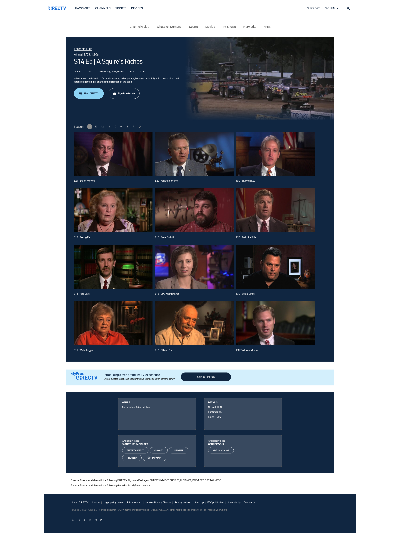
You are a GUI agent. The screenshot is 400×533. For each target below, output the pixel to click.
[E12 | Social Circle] (275, 267)
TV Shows (229, 26)
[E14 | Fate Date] (113, 267)
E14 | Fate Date (82, 293)
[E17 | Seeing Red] (113, 210)
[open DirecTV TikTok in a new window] (101, 520)
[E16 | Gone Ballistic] (194, 210)
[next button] (139, 126)
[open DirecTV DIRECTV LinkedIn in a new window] (73, 520)
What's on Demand (169, 26)
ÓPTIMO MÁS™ (155, 457)
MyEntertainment (221, 450)
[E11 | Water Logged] (113, 323)
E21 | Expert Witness (84, 180)
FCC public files (215, 502)
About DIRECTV (80, 502)
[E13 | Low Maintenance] (194, 267)
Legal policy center (113, 502)
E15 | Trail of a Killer (246, 237)
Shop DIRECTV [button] (91, 93)
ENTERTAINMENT (135, 450)
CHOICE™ (158, 450)
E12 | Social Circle (245, 293)
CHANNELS (103, 8)
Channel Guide (139, 26)
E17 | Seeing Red (82, 237)
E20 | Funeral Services (166, 180)
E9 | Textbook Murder (247, 350)
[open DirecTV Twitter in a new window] (84, 520)
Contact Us (249, 502)
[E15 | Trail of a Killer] (275, 210)
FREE (267, 26)
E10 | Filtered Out (163, 350)
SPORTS (121, 8)
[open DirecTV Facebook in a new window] (79, 520)
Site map (199, 502)
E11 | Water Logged (84, 350)
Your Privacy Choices (160, 502)
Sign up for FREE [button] (206, 376)
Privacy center (134, 502)
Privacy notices (182, 502)
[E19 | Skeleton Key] (275, 154)
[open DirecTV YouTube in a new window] (95, 520)
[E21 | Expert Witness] (113, 154)
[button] (348, 8)
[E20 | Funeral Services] (194, 154)
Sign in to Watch (126, 93)
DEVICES (137, 8)
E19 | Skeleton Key (245, 180)
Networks (249, 26)
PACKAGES (82, 8)
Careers (96, 502)
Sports (193, 26)
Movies (210, 26)
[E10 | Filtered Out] (194, 323)
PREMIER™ (132, 457)
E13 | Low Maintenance (167, 293)
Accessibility (234, 502)
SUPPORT (313, 8)
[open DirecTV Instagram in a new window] (90, 520)
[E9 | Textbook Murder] (275, 323)
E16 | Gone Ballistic (165, 237)
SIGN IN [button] (330, 8)
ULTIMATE (178, 450)
